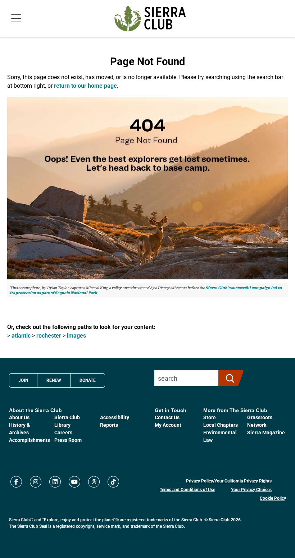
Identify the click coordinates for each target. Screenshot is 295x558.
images (76, 335)
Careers (63, 432)
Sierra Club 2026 (225, 519)
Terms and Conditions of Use (187, 489)
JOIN (23, 380)
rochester (48, 335)
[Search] (227, 378)
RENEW (53, 380)
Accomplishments (29, 439)
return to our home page (85, 85)
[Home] (150, 18)
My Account (168, 424)
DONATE (88, 380)
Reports (109, 424)
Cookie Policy (273, 498)
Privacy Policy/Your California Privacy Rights (229, 481)
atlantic (21, 335)
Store (209, 417)
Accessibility (114, 417)
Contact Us (167, 417)
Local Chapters (220, 424)
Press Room (68, 439)
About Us (19, 417)
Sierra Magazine (266, 432)
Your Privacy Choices (251, 489)
